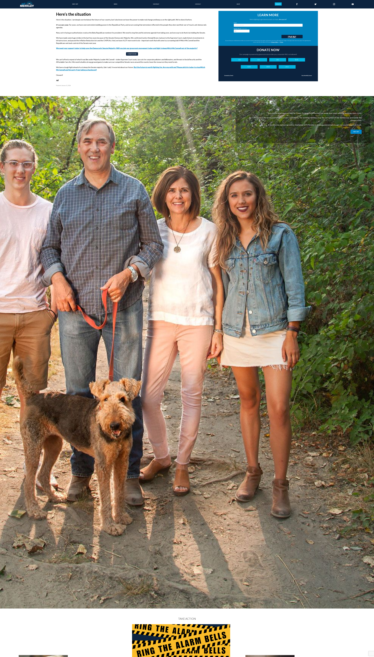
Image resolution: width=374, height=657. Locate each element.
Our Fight (156, 4)
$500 (268, 67)
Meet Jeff (75, 4)
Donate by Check (228, 75)
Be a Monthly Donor (307, 75)
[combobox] (235, 31)
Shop (238, 4)
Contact (198, 4)
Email (235, 23)
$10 (240, 60)
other (287, 67)
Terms (281, 42)
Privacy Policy (274, 42)
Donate (278, 4)
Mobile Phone (240, 28)
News (115, 4)
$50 (278, 60)
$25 (259, 60)
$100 (296, 60)
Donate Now (132, 54)
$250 (249, 67)
